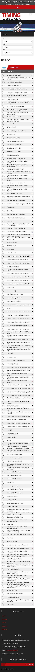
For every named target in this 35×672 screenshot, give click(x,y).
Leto (4, 38)
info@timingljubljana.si (12, 650)
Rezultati (4, 626)
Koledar (4, 622)
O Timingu (4, 619)
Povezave (4, 629)
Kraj (4, 49)
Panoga (5, 44)
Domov (4, 616)
